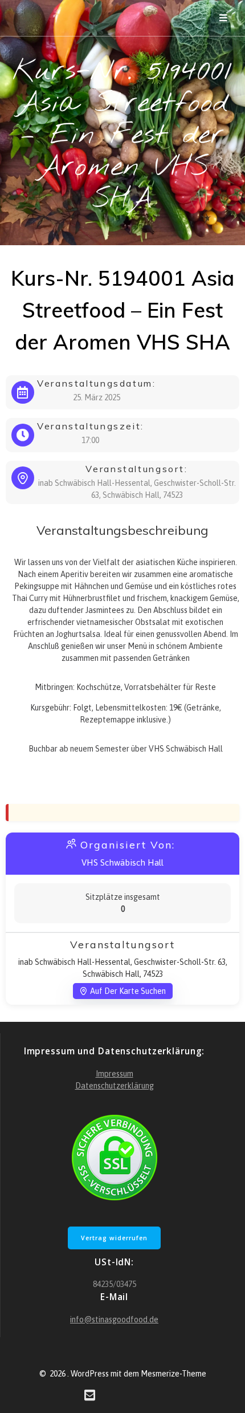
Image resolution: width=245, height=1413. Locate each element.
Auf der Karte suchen (128, 991)
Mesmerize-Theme (173, 1373)
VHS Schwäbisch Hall (122, 862)
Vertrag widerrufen (114, 1238)
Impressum (114, 1073)
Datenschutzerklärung (114, 1085)
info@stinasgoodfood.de (114, 1319)
